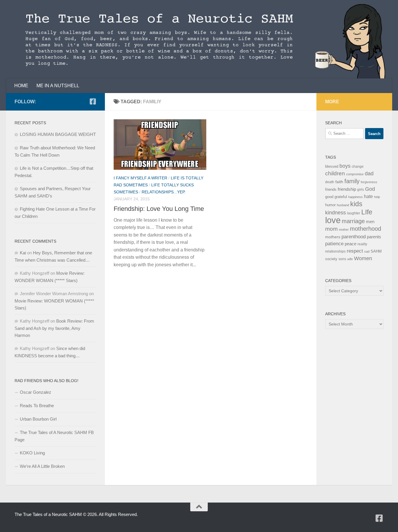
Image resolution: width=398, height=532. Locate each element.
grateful (340, 197)
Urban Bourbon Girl (38, 418)
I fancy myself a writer (140, 178)
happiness (355, 197)
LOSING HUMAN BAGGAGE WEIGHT (58, 134)
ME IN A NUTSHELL (57, 85)
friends (331, 189)
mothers (332, 237)
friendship (347, 189)
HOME (21, 85)
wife (350, 259)
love (333, 220)
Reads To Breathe (37, 405)
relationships (335, 251)
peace (350, 244)
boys (345, 166)
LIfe (366, 212)
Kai (23, 252)
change (358, 166)
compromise (355, 174)
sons (342, 259)
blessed (331, 166)
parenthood (353, 236)
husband (343, 205)
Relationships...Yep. (164, 192)
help (377, 197)
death (329, 182)
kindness (335, 213)
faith (339, 181)
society (331, 259)
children (335, 173)
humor (330, 205)
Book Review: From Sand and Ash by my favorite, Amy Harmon (54, 328)
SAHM (376, 251)
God (370, 189)
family (352, 181)
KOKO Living (32, 452)
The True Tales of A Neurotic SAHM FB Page (54, 436)
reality (362, 244)
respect (355, 251)
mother (344, 229)
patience (334, 243)
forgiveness (369, 182)
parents (374, 236)
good (329, 197)
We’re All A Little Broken (42, 466)
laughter (353, 213)
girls (360, 190)
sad (366, 251)
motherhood (365, 228)
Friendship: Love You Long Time (159, 208)
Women (363, 258)
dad (369, 173)
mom (331, 229)
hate (368, 196)
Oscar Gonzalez (35, 392)
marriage (353, 221)
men (370, 221)
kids (356, 204)
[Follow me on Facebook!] (92, 101)
